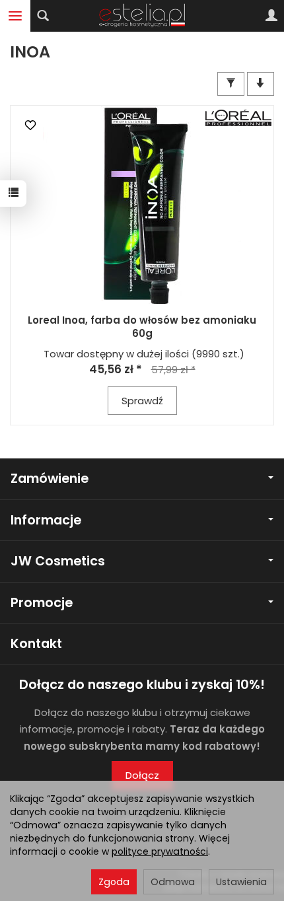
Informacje (46, 520)
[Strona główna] (141, 16)
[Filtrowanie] (230, 83)
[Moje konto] (271, 16)
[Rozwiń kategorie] (15, 16)
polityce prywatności (160, 851)
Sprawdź (142, 401)
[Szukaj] (42, 16)
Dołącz (142, 775)
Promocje (42, 603)
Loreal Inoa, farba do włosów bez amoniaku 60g (142, 326)
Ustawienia (241, 881)
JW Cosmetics (58, 561)
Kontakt (36, 644)
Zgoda (113, 881)
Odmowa (173, 881)
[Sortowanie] (260, 83)
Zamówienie (50, 478)
